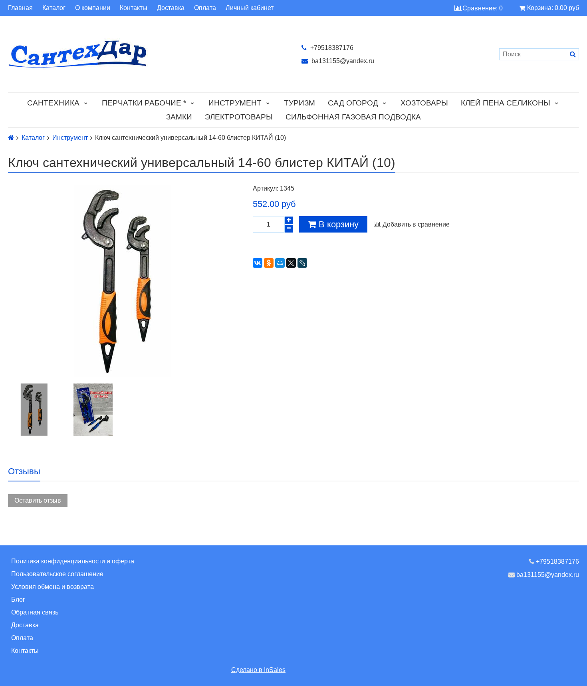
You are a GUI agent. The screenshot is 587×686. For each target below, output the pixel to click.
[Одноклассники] (269, 263)
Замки (179, 117)
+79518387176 (331, 47)
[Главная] (11, 137)
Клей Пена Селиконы (505, 103)
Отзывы (24, 471)
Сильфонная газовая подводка (353, 117)
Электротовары (239, 117)
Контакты (133, 8)
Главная (20, 8)
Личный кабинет (250, 8)
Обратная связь (34, 612)
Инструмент (235, 103)
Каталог (53, 8)
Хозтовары (424, 103)
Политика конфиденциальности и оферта (72, 561)
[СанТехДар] (147, 54)
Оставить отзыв (37, 500)
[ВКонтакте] (257, 263)
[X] (291, 263)
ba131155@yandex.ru (342, 61)
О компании (92, 8)
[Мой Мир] (280, 263)
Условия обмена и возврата (52, 586)
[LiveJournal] (302, 263)
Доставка (170, 8)
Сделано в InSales (258, 669)
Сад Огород (353, 103)
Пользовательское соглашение (57, 574)
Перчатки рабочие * (144, 103)
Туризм (299, 103)
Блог (18, 599)
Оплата (205, 8)
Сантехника (53, 103)
